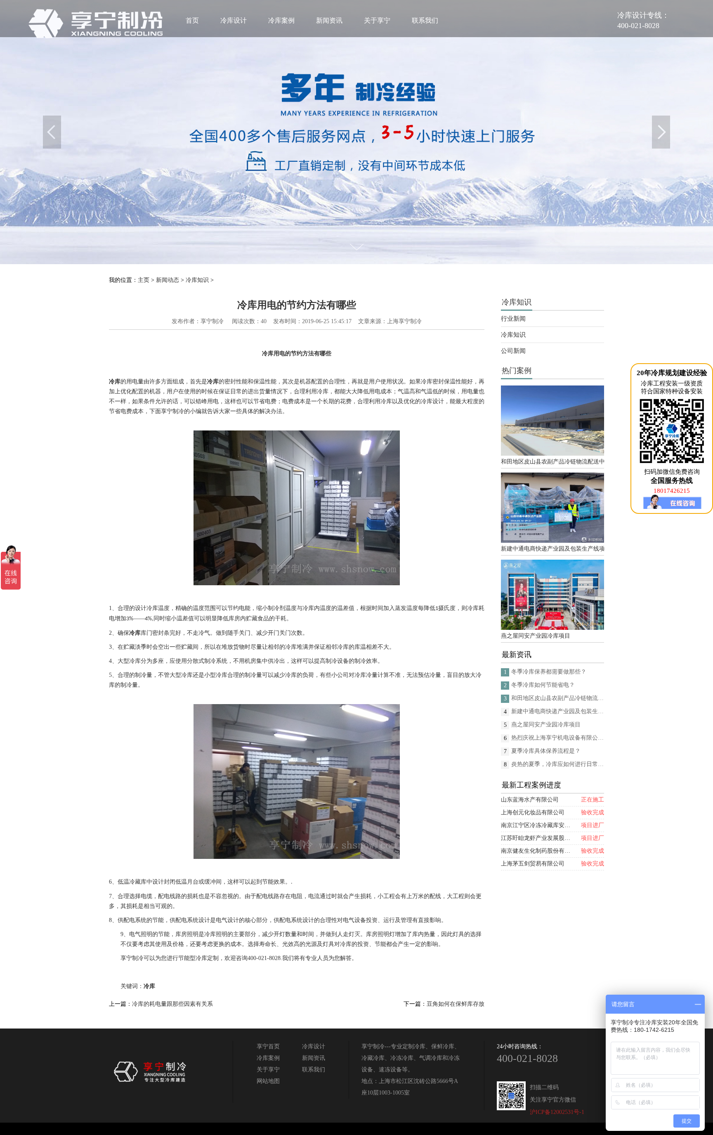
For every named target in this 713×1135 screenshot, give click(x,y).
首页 (192, 20)
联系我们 (425, 20)
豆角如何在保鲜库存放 (455, 1004)
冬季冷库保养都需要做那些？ (548, 672)
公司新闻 (513, 351)
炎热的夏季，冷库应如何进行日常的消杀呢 (557, 764)
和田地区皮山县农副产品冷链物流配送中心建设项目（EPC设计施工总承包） (552, 462)
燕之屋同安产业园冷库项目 (535, 636)
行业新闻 (513, 318)
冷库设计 (233, 20)
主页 (143, 280)
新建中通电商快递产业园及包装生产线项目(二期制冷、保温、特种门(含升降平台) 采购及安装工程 (552, 549)
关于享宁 (377, 20)
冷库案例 (281, 20)
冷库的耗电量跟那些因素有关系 (172, 1004)
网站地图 (268, 1081)
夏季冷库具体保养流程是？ (546, 751)
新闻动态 (167, 280)
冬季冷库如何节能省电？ (543, 685)
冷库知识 (197, 280)
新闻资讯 (329, 20)
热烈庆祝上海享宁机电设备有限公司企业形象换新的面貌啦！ (557, 738)
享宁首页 (268, 1046)
